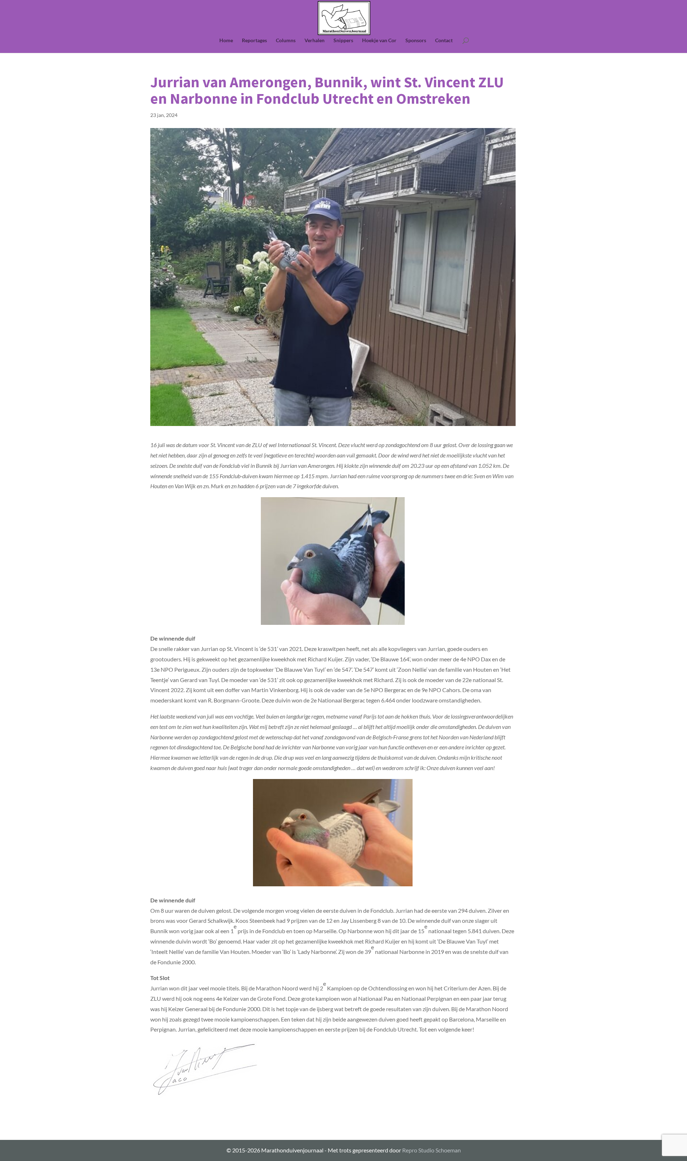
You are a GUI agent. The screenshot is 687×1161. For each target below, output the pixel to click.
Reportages (254, 40)
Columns (286, 40)
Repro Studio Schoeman (431, 1150)
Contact (444, 40)
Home (226, 40)
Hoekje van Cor (379, 40)
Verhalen (314, 40)
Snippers (343, 40)
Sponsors (415, 40)
